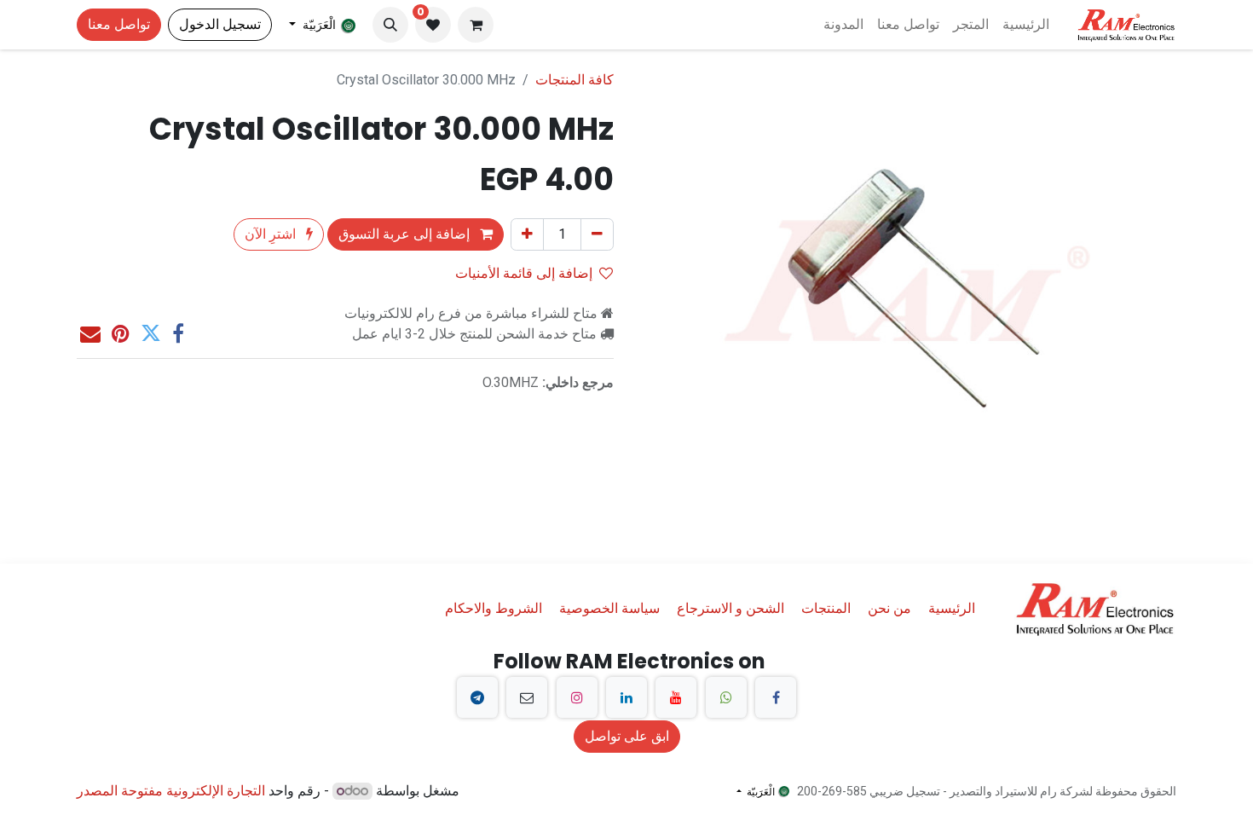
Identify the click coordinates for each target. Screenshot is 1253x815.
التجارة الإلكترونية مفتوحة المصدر (171, 791)
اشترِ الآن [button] (272, 234)
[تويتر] (151, 333)
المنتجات (826, 608)
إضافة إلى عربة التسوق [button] (405, 234)
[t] (477, 697)
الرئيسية (951, 608)
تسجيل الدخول (220, 24)
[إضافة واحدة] (527, 234)
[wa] (726, 697)
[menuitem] (1026, 25)
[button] (390, 25)
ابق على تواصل (627, 736)
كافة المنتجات (574, 80)
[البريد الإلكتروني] (90, 333)
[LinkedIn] (626, 697)
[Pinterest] (121, 333)
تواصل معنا (119, 24)
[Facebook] (775, 697)
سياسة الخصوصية (609, 608)
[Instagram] (577, 697)
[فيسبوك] (178, 333)
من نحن (889, 608)
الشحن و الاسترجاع (730, 608)
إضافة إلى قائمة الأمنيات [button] (523, 273)
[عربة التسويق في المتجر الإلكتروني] (476, 25)
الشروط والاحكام (493, 608)
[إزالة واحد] (597, 234)
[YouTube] (675, 697)
